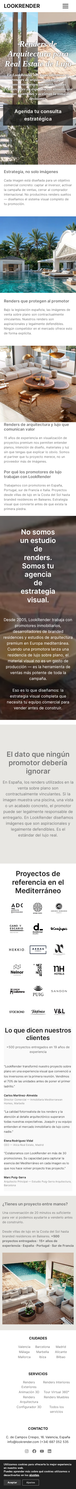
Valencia (24, 1347)
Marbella (42, 1352)
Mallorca (24, 1357)
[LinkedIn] (49, 1452)
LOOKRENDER (22, 6)
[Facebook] (34, 1452)
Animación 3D (29, 1392)
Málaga (24, 1352)
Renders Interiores (56, 1382)
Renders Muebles (56, 1397)
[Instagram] (26, 1452)
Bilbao (60, 1357)
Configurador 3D (29, 1407)
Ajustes (30, 1482)
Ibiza (42, 1357)
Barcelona (42, 1347)
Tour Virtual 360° (56, 1392)
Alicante (61, 1352)
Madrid (61, 1347)
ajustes (34, 1475)
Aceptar (12, 1482)
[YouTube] (42, 1452)
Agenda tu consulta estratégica (38, 115)
